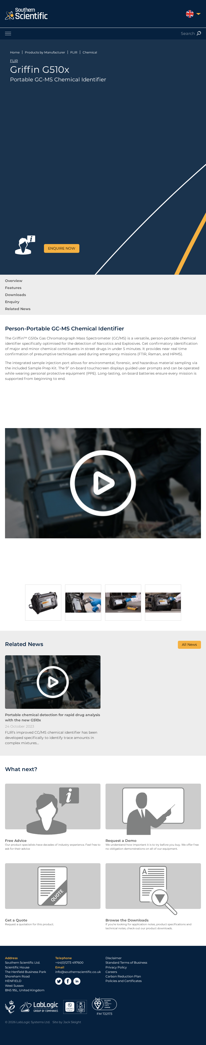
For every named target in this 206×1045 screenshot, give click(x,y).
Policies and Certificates (124, 981)
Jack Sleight (72, 1022)
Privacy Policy (116, 967)
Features (13, 287)
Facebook (67, 981)
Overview (13, 280)
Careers (111, 972)
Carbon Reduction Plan (123, 976)
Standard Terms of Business (126, 962)
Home (15, 52)
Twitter (58, 981)
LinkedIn (76, 981)
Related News (17, 309)
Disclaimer (114, 958)
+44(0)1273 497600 (69, 962)
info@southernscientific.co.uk (78, 972)
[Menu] (103, 33)
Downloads (15, 295)
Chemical (90, 52)
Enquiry (12, 302)
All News (189, 644)
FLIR (73, 52)
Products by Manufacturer (45, 52)
